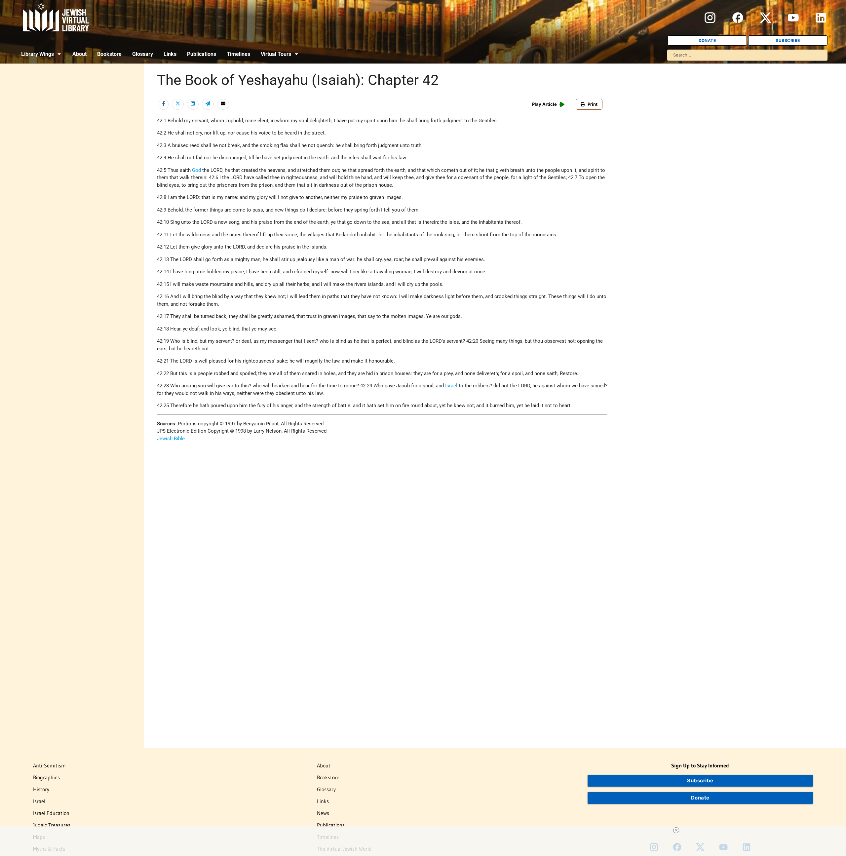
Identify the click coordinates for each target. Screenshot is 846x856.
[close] (676, 830)
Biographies (46, 777)
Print (592, 104)
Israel (451, 386)
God (196, 170)
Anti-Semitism (49, 765)
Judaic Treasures (51, 825)
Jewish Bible (171, 439)
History (41, 789)
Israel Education (51, 813)
